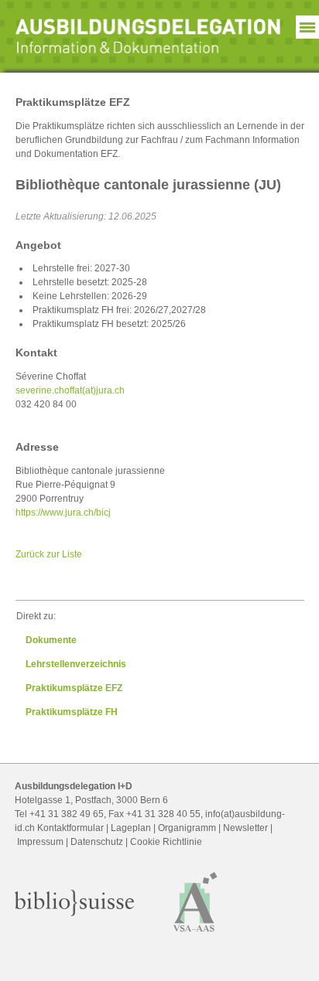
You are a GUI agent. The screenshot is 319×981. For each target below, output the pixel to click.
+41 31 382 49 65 (66, 814)
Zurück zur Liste (48, 554)
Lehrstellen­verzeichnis (76, 664)
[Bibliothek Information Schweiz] (74, 913)
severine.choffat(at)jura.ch (70, 390)
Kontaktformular (70, 828)
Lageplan (131, 828)
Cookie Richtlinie (166, 841)
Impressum (40, 841)
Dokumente (51, 640)
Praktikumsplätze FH (72, 712)
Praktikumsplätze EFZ (74, 688)
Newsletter (245, 828)
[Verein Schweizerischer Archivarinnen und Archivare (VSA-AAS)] (196, 935)
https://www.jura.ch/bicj (63, 512)
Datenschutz (96, 841)
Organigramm (187, 828)
